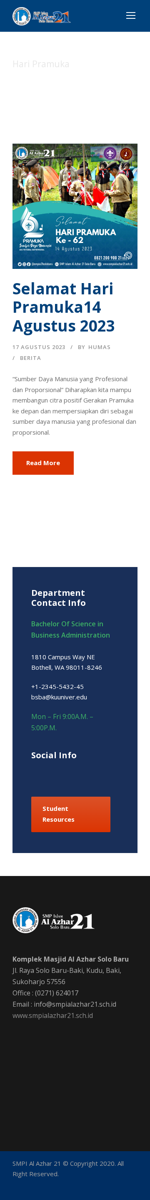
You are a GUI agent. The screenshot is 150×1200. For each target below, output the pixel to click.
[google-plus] (49, 773)
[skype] (78, 773)
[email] (15, 1186)
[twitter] (93, 773)
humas (99, 347)
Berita (30, 358)
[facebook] (34, 773)
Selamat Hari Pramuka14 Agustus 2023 (63, 307)
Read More (43, 462)
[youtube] (74, 1186)
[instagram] (107, 773)
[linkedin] (63, 773)
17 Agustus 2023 (38, 347)
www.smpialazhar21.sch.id (52, 1015)
